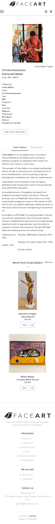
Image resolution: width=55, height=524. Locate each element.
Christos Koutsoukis (11, 93)
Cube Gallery (8, 87)
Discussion (36, 147)
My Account (27, 475)
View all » (48, 262)
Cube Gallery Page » (44, 67)
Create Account (27, 447)
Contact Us (27, 443)
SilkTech (32, 516)
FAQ (27, 452)
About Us (27, 439)
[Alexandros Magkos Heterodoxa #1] (51, 307)
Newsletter (27, 479)
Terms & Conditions (27, 456)
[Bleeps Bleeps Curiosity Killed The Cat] (51, 370)
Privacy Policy (27, 460)
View (24, 325)
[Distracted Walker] (27, 43)
